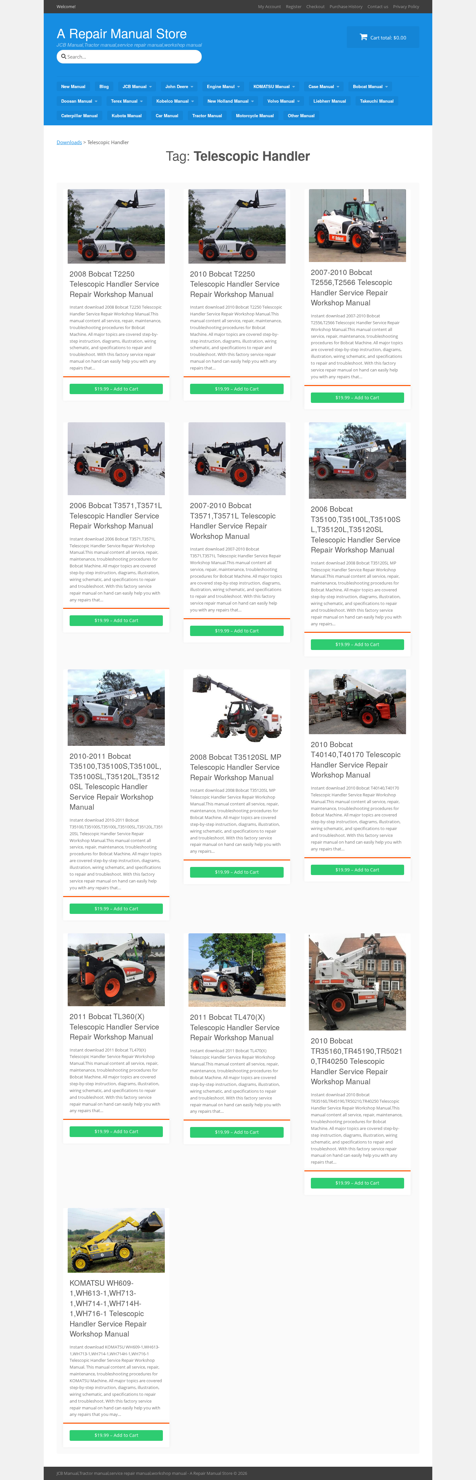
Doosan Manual (76, 101)
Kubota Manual (127, 115)
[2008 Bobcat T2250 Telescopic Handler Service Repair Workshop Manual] (116, 259)
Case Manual (321, 86)
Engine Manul (221, 86)
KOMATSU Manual (272, 86)
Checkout (315, 6)
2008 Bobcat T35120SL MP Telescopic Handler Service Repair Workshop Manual (235, 766)
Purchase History (346, 6)
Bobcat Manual (368, 86)
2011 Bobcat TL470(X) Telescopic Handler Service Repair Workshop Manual (235, 1026)
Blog (104, 86)
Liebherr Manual (329, 101)
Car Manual (167, 115)
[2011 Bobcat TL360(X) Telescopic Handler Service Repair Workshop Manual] (116, 1002)
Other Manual (301, 115)
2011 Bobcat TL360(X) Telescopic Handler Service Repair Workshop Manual (114, 1026)
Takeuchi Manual (377, 101)
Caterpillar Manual (79, 115)
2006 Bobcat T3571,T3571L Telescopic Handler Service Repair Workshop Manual (116, 515)
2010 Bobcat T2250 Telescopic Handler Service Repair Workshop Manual (235, 283)
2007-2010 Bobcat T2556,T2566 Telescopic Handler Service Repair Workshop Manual (351, 287)
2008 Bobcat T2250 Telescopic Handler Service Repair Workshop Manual (114, 283)
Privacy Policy (406, 6)
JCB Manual (135, 86)
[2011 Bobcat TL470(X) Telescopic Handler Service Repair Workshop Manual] (237, 1003)
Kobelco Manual (172, 101)
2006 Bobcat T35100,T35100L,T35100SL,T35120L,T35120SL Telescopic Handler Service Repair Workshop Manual (356, 528)
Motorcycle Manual (255, 115)
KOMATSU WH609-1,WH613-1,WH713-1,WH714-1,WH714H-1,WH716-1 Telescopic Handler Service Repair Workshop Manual (108, 1308)
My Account (269, 6)
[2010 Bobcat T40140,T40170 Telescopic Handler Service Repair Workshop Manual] (357, 730)
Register (293, 6)
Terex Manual (124, 101)
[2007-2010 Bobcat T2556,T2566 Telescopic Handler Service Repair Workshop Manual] (357, 258)
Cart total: (387, 37)
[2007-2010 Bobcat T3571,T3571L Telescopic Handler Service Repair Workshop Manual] (237, 491)
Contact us (378, 6)
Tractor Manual (207, 115)
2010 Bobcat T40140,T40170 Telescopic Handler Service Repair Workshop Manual (356, 759)
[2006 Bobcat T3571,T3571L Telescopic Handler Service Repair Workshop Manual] (116, 491)
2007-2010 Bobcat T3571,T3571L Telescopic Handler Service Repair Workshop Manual (233, 520)
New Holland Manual (228, 101)
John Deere (176, 86)
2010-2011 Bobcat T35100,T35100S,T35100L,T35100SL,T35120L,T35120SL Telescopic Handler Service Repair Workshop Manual (115, 781)
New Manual (73, 86)
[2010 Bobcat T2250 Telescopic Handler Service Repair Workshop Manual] (237, 259)
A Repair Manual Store (122, 32)
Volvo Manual (281, 101)
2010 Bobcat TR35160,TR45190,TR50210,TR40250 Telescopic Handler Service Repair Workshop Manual (357, 1060)
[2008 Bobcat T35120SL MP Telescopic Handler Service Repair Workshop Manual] (237, 743)
